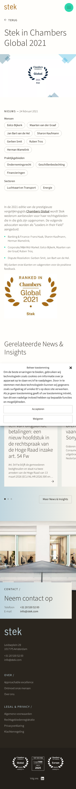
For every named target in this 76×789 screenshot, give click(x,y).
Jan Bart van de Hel (18, 133)
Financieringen (16, 173)
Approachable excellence (18, 682)
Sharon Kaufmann (48, 133)
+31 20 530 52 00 (29, 607)
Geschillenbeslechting (52, 165)
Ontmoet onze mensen (17, 688)
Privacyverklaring (14, 726)
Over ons (9, 694)
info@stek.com (29, 611)
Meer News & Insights (55, 499)
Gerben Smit (14, 141)
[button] (70, 368)
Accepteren (38, 409)
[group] (30, 427)
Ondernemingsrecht (19, 165)
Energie (47, 188)
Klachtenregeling (14, 732)
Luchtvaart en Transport (21, 188)
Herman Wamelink (18, 150)
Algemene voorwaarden (18, 714)
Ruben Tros (36, 141)
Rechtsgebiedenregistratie (19, 720)
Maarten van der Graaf (43, 125)
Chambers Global (37, 211)
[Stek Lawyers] (10, 7)
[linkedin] (42, 778)
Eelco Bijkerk (14, 125)
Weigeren (38, 419)
